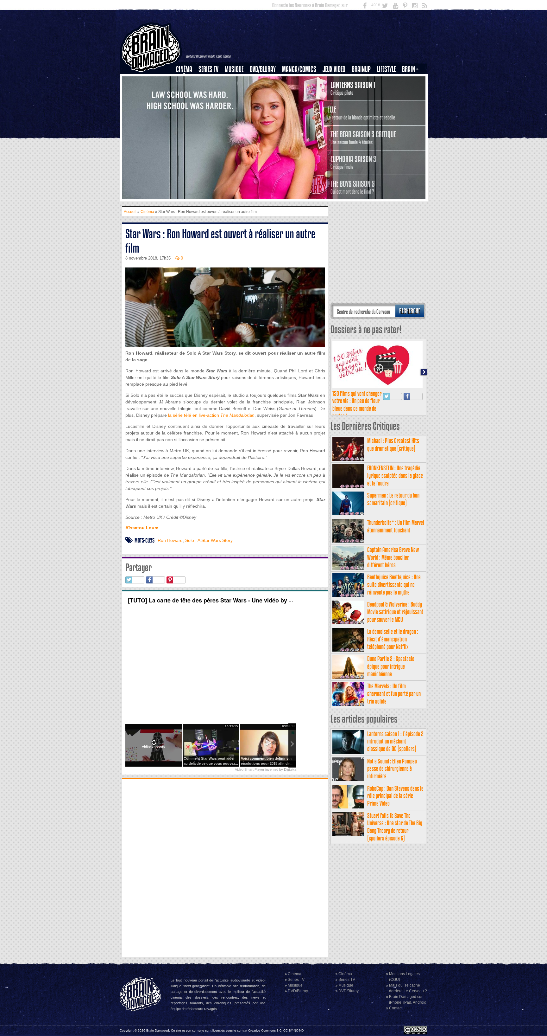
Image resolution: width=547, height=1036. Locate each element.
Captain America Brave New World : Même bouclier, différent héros (393, 557)
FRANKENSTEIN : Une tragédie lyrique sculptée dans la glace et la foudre (395, 475)
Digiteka (290, 769)
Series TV (208, 69)
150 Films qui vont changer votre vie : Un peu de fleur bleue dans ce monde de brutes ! (356, 405)
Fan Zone (412, 80)
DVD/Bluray (263, 69)
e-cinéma (186, 101)
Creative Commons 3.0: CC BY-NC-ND (276, 1030)
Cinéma (184, 69)
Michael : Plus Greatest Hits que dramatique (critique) (393, 444)
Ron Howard (170, 540)
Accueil (130, 211)
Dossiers (186, 90)
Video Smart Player (249, 769)
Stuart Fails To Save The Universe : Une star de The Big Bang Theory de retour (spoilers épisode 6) (394, 827)
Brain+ (410, 69)
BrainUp (361, 69)
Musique (234, 69)
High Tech (388, 101)
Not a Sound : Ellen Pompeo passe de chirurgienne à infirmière (392, 768)
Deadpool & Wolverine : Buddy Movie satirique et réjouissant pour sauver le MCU (395, 612)
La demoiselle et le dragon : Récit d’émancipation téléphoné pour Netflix (392, 639)
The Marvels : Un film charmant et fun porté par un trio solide (394, 693)
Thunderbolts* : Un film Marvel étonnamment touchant (395, 526)
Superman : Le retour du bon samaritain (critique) (393, 499)
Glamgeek (388, 90)
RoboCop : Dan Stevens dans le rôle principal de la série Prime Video (395, 796)
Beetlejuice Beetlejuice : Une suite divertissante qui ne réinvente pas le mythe (394, 584)
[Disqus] (225, 867)
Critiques (187, 80)
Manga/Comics (299, 69)
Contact (395, 1008)
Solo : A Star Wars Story (209, 540)
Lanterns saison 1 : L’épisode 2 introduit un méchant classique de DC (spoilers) (395, 741)
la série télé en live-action (211, 415)
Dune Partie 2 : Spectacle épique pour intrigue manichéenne (390, 666)
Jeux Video (334, 69)
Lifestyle (386, 69)
